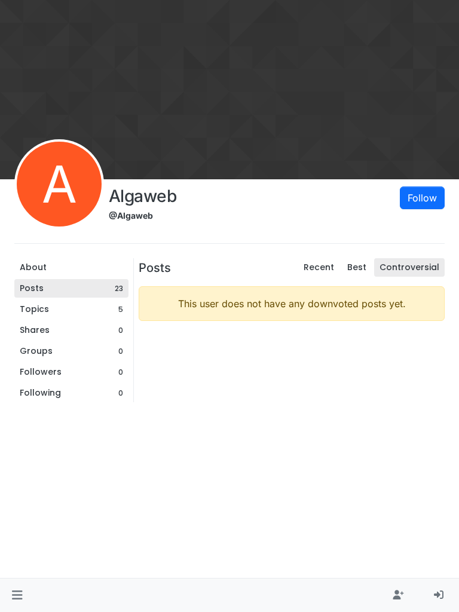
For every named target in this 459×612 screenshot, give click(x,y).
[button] (17, 595)
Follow (422, 198)
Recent (319, 267)
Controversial (409, 267)
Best (356, 267)
